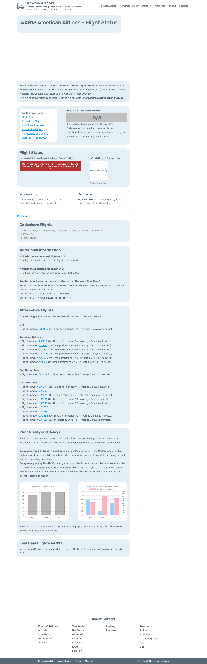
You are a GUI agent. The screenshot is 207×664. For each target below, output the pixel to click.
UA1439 (43, 395)
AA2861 (43, 349)
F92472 (43, 374)
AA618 (42, 361)
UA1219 (43, 386)
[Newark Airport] (20, 6)
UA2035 (43, 407)
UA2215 (43, 411)
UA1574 (43, 399)
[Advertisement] (103, 56)
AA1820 (43, 345)
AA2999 (43, 353)
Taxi (142, 642)
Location (77, 650)
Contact (79, 661)
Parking (135, 6)
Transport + (147, 6)
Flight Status (29, 117)
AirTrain (144, 630)
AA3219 (43, 357)
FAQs (75, 646)
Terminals (125, 6)
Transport (146, 626)
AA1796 (43, 341)
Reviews (172, 6)
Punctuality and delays (35, 133)
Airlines (42, 642)
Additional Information (34, 125)
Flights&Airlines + (109, 6)
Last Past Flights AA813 (35, 137)
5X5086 (43, 328)
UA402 (43, 419)
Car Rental (160, 6)
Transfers (145, 634)
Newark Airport (40, 3)
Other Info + (184, 6)
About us (89, 661)
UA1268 (43, 390)
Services (77, 642)
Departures (44, 634)
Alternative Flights (32, 129)
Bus (142, 646)
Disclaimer (69, 661)
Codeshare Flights (32, 121)
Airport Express (148, 638)
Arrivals (42, 630)
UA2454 (43, 415)
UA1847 (43, 403)
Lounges (77, 638)
